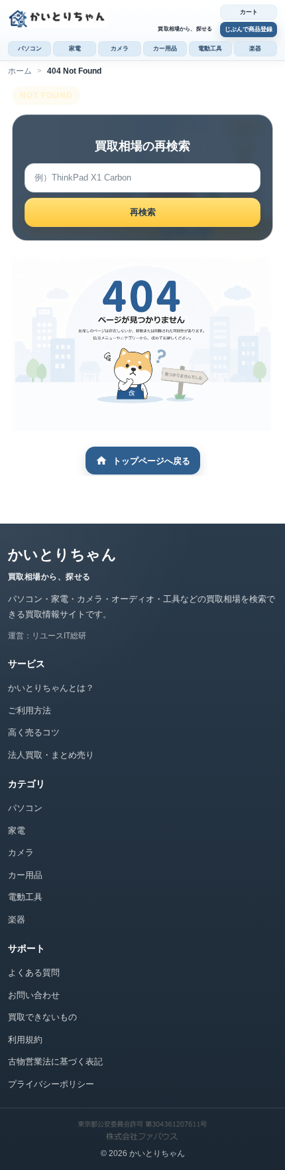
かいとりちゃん (62, 554)
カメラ (120, 48)
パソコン (30, 48)
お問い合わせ (34, 995)
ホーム (20, 71)
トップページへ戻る (151, 461)
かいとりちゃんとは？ (51, 688)
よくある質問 (34, 973)
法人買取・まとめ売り (51, 755)
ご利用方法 (29, 710)
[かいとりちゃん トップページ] (110, 18)
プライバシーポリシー (51, 1084)
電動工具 (210, 48)
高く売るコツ (34, 732)
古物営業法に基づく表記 (55, 1061)
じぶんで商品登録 (248, 29)
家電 (75, 48)
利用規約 (25, 1040)
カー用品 (165, 48)
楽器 (255, 48)
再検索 (143, 212)
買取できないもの (42, 1017)
